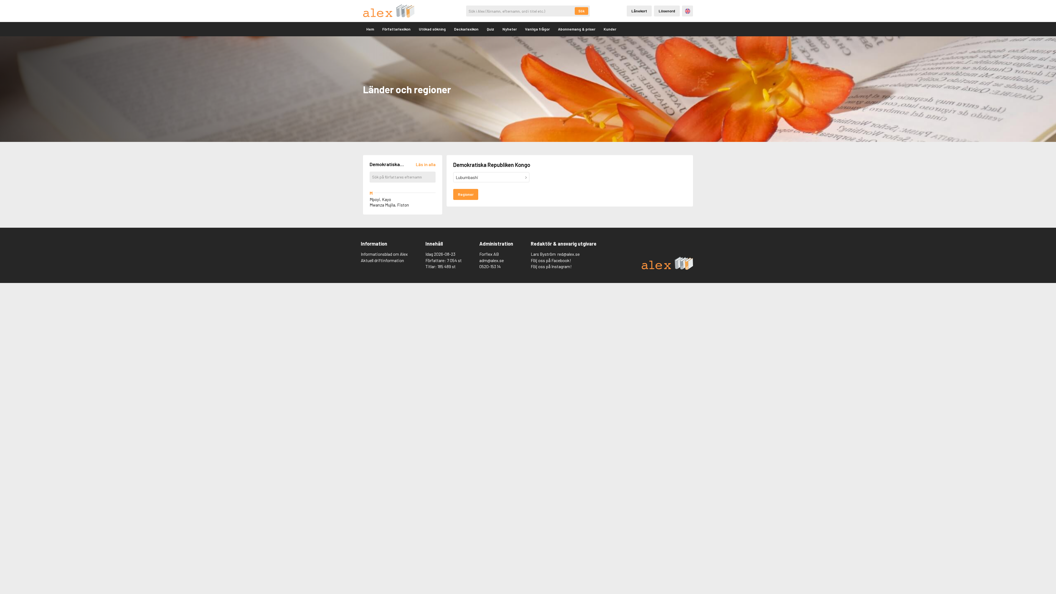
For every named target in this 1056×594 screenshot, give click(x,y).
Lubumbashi (467, 177)
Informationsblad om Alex (384, 254)
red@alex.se (568, 254)
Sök (581, 11)
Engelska (687, 11)
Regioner (466, 194)
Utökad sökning (432, 29)
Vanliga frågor (537, 29)
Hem (370, 29)
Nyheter (509, 29)
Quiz (490, 29)
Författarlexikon (396, 29)
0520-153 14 (490, 266)
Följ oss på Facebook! (551, 260)
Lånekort (639, 11)
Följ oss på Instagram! (551, 266)
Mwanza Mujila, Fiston (389, 204)
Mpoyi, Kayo (380, 199)
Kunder (610, 29)
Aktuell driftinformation (382, 260)
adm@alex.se (491, 260)
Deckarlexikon (466, 29)
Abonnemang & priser (576, 29)
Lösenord (667, 11)
